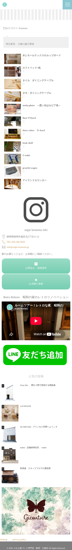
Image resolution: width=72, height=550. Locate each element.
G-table (26, 155)
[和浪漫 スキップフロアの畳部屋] (10, 475)
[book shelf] (12, 146)
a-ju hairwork (25, 406)
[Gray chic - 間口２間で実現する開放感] (10, 392)
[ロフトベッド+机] (12, 71)
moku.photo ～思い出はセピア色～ (42, 105)
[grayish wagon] (12, 171)
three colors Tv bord (34, 130)
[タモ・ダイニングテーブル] (12, 96)
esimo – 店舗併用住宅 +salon (33, 447)
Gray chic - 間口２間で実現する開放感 (37, 385)
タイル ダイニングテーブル (38, 80)
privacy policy (19, 539)
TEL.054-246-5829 (16, 242)
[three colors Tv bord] (12, 134)
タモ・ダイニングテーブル (38, 93)
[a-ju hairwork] (10, 413)
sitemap (3, 539)
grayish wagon (30, 168)
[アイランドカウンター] (12, 184)
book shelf (28, 143)
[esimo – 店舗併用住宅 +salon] (10, 454)
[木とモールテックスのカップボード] (12, 59)
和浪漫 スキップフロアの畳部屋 (35, 468)
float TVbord (29, 118)
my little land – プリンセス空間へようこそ (38, 427)
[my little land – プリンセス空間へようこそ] (10, 434)
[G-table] (12, 159)
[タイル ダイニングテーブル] (12, 84)
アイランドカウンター (35, 180)
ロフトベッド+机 (32, 68)
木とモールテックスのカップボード (42, 55)
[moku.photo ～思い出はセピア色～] (12, 109)
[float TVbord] (12, 121)
